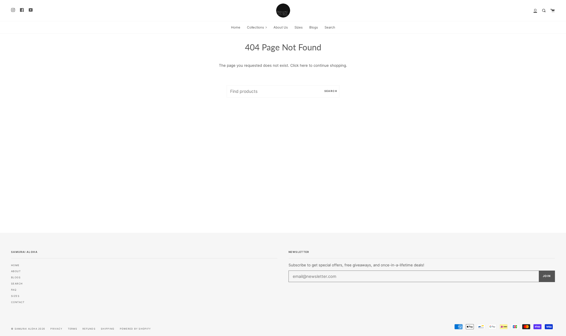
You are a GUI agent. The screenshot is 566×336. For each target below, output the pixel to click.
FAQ (13, 289)
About (16, 271)
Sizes (15, 296)
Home (15, 265)
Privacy (56, 328)
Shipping (107, 328)
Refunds (89, 328)
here (304, 65)
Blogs (16, 277)
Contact (18, 302)
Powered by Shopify (135, 328)
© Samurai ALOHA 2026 (28, 328)
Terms (72, 328)
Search (330, 91)
